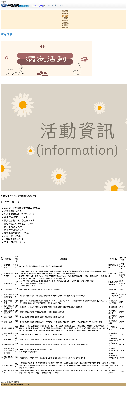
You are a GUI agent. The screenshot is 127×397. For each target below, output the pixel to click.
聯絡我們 (65, 27)
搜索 (2, 2)
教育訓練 (65, 25)
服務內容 (65, 13)
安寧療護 (65, 23)
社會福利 (65, 18)
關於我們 (65, 11)
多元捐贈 (65, 20)
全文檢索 (60, 5)
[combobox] (11, 2)
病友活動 (65, 16)
